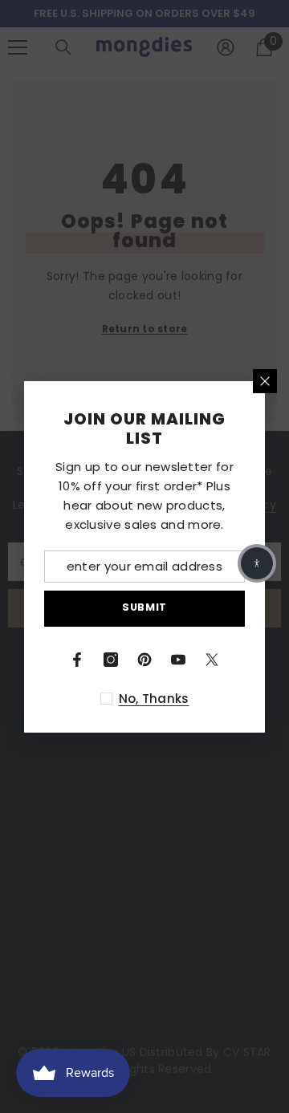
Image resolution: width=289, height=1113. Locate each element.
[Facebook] (77, 659)
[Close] (265, 381)
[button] (257, 563)
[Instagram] (111, 659)
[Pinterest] (144, 659)
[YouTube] (178, 659)
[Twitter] (212, 659)
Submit (144, 607)
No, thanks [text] (154, 698)
